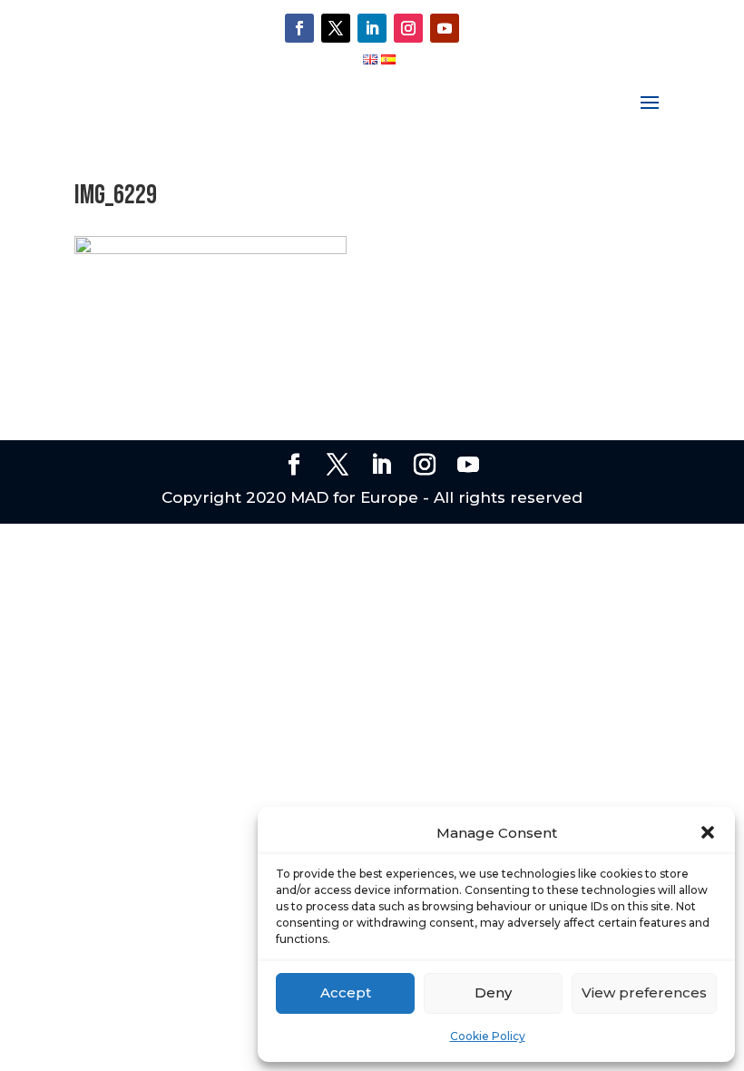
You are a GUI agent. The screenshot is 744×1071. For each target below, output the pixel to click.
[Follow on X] (335, 28)
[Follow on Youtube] (444, 28)
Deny (493, 992)
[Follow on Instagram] (408, 28)
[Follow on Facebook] (299, 28)
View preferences (644, 992)
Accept (345, 992)
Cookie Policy (487, 1036)
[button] (708, 832)
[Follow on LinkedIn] (372, 28)
